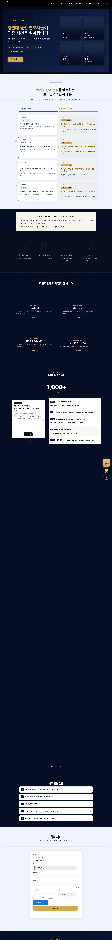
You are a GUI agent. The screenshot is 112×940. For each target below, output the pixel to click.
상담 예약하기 (16, 59)
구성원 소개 (63, 3)
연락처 (35, 880)
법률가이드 (98, 3)
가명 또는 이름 (36, 872)
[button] (29, 441)
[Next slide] (43, 420)
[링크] (16, 3)
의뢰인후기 (89, 3)
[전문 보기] (51, 898)
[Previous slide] (12, 420)
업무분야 (70, 3)
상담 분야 (35, 863)
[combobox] (55, 868)
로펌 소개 (52, 3)
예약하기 (55, 908)
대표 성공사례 (80, 3)
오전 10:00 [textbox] (62, 894)
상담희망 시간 (60, 890)
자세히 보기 (28, 434)
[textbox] (54, 868)
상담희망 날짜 (37, 890)
